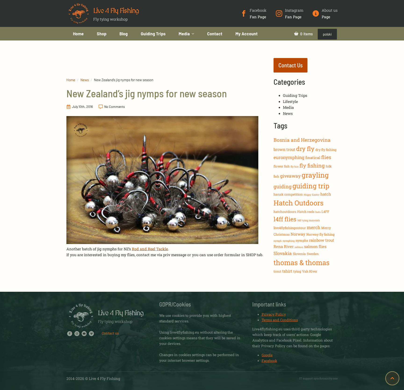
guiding (283, 186)
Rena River (284, 246)
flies (326, 157)
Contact (214, 33)
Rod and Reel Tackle (150, 248)
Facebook (269, 360)
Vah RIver (309, 271)
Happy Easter (311, 194)
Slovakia (283, 253)
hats (318, 212)
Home (78, 33)
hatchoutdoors (285, 211)
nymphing (289, 240)
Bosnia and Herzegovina (302, 140)
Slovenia (299, 253)
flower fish (282, 166)
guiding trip (310, 185)
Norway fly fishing (320, 234)
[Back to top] (392, 378)
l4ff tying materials (308, 220)
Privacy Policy (274, 314)
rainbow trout (321, 240)
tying (297, 271)
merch (313, 227)
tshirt (287, 271)
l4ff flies (285, 219)
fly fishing (312, 165)
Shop (101, 33)
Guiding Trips (153, 33)
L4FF (325, 211)
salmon (299, 247)
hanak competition (288, 194)
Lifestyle (290, 101)
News (84, 80)
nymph (278, 240)
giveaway (290, 176)
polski (327, 34)
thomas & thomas (302, 262)
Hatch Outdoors (299, 202)
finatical (312, 157)
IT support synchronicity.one (318, 378)
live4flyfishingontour (290, 228)
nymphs (302, 240)
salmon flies (315, 246)
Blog (123, 33)
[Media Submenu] (195, 33)
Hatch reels (305, 211)
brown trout (284, 149)
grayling (315, 174)
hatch (325, 194)
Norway (298, 234)
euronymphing (289, 157)
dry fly (305, 149)
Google (267, 355)
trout (277, 271)
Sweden (313, 253)
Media (184, 33)
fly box (295, 166)
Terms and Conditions (280, 319)
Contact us (110, 333)
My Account (246, 33)
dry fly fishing (325, 149)
